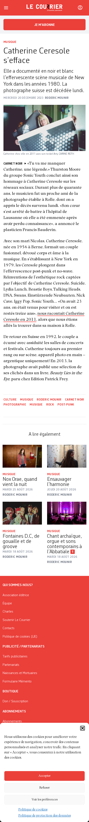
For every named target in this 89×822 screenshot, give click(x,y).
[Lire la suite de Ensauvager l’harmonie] (66, 456)
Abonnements (12, 721)
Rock (50, 404)
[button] (82, 728)
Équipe (7, 603)
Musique (9, 42)
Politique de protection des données (44, 816)
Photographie (14, 404)
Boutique (10, 691)
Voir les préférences (45, 799)
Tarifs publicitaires (15, 656)
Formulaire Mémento (17, 681)
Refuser (44, 787)
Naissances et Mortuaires (20, 673)
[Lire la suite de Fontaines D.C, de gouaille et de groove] (22, 513)
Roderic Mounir (49, 399)
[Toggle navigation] (6, 7)
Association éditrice (16, 595)
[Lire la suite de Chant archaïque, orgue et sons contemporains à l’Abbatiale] (66, 513)
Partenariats (11, 665)
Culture (10, 399)
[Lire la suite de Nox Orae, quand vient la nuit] (22, 456)
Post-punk (65, 404)
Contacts (8, 628)
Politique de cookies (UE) (20, 636)
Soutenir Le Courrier (16, 620)
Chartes (8, 611)
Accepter (44, 776)
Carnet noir (74, 399)
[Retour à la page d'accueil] (44, 7)
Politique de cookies (33, 810)
